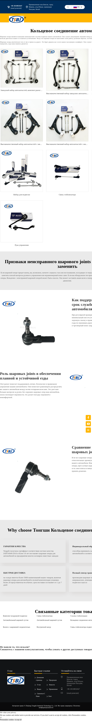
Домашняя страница (40, 679)
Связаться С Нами (40, 695)
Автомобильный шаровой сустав (15, 620)
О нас (39, 685)
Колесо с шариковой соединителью (16, 627)
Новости (52, 685)
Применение (53, 689)
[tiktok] (88, 423)
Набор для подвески (21, 195)
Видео (39, 689)
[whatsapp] (88, 430)
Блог (50, 696)
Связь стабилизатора (67, 195)
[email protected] (16, 8)
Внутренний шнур (44, 627)
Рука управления (22, 245)
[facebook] (88, 417)
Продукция (53, 680)
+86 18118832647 (73, 689)
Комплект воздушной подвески (15, 616)
